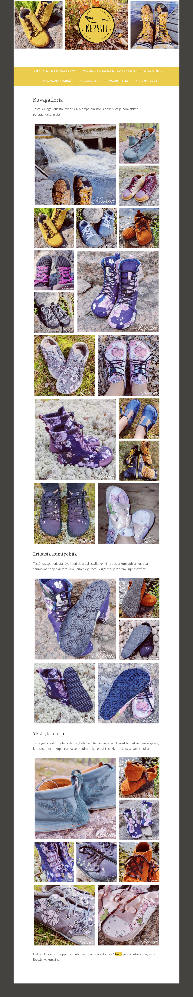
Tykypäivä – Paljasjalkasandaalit (109, 71)
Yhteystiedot (146, 80)
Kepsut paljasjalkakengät (54, 71)
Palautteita (118, 80)
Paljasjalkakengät (58, 80)
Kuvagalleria (91, 80)
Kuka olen (151, 71)
